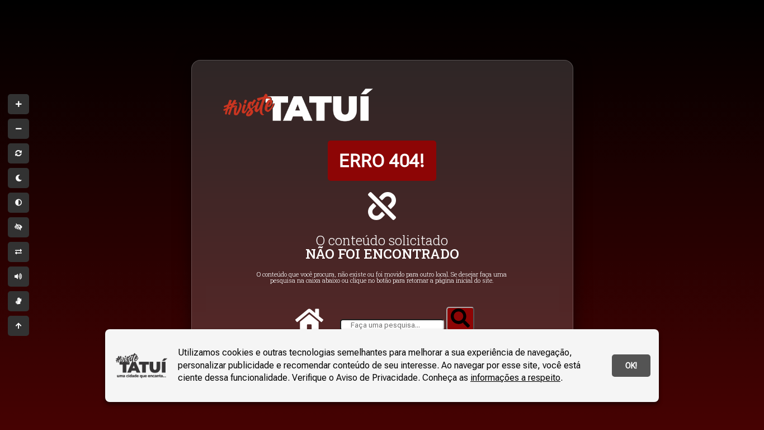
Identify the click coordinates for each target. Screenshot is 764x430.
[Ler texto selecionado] (18, 277)
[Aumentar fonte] (18, 104)
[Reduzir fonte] (18, 129)
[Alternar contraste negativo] (18, 252)
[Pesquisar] (460, 319)
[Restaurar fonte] (18, 153)
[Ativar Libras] (18, 301)
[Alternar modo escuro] (18, 178)
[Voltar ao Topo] (18, 326)
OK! (631, 365)
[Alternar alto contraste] (18, 227)
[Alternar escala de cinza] (18, 203)
